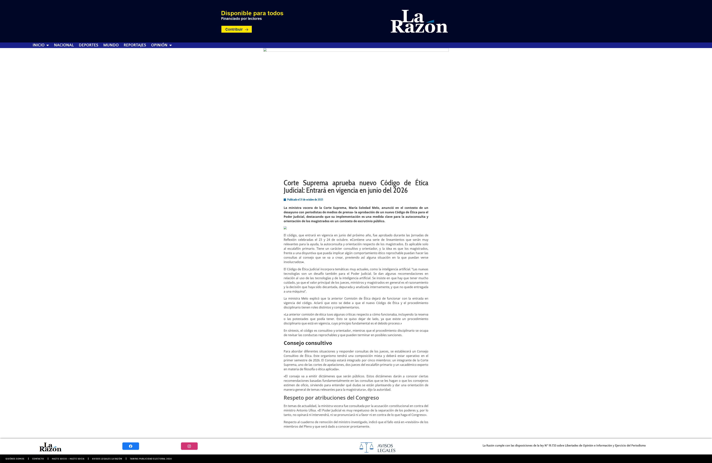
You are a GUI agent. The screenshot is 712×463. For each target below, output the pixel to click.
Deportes (88, 45)
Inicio (38, 45)
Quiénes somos (15, 458)
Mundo (111, 45)
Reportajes (135, 45)
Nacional (64, 45)
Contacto (38, 458)
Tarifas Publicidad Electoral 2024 (151, 458)
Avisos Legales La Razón (107, 458)
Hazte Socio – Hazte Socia (68, 458)
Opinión (159, 45)
